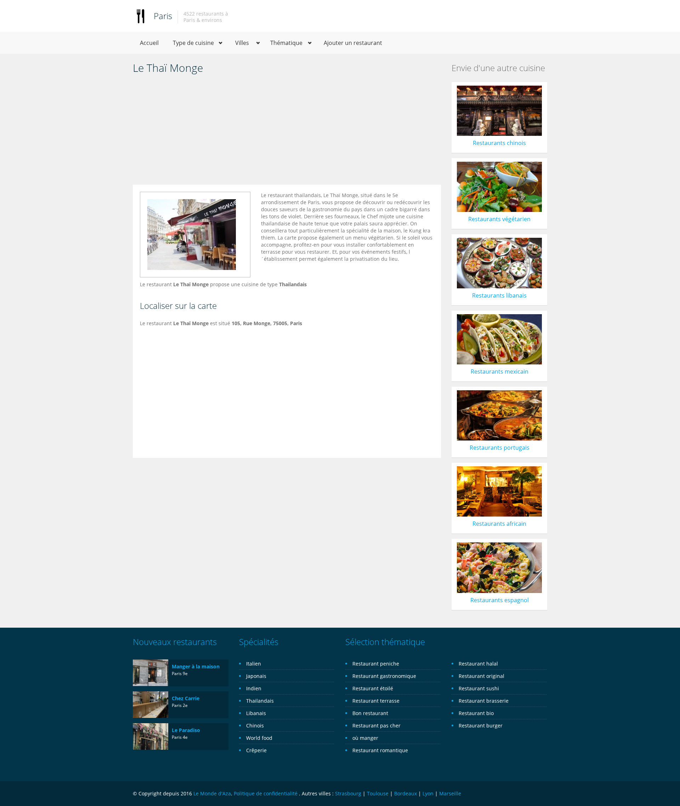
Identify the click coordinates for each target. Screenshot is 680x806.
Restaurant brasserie (484, 700)
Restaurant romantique (380, 750)
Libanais (256, 713)
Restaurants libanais (499, 295)
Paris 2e (180, 705)
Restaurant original (481, 676)
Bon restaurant (370, 713)
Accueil (149, 43)
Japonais (256, 676)
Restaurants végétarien (499, 219)
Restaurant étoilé (372, 688)
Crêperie (256, 750)
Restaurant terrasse (376, 700)
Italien (253, 663)
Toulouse (378, 793)
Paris (163, 16)
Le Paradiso (186, 730)
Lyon (428, 793)
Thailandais (260, 700)
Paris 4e (180, 737)
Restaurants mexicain (499, 371)
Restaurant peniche (375, 663)
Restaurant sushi (479, 688)
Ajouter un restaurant (353, 43)
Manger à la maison (196, 666)
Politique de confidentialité (266, 793)
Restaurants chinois (499, 143)
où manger (365, 738)
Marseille (450, 793)
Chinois (255, 725)
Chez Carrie (185, 698)
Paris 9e (180, 673)
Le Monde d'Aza (212, 793)
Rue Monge (256, 323)
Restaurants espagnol (499, 600)
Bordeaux (405, 793)
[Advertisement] (287, 131)
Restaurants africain (499, 524)
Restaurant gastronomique (384, 676)
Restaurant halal (478, 663)
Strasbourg (348, 793)
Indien (253, 688)
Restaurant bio (476, 713)
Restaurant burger (481, 725)
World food (259, 738)
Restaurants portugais (499, 447)
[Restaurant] (140, 15)
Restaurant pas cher (376, 725)
